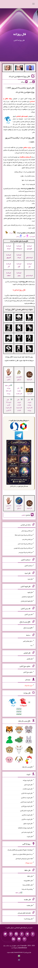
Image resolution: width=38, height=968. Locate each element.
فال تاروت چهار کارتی (27, 801)
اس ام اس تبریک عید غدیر (25, 543)
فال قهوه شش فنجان (27, 600)
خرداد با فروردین (29, 247)
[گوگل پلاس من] (24, 939)
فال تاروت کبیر (28, 784)
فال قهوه (30, 592)
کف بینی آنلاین (8, 378)
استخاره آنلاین (28, 565)
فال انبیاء (29, 393)
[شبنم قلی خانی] (8, 68)
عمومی (23, 514)
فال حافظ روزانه (8, 392)
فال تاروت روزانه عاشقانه (25, 827)
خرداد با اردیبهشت (19, 247)
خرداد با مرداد (19, 256)
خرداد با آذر (8, 265)
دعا (32, 645)
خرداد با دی (29, 275)
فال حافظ (30, 876)
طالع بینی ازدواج (19, 378)
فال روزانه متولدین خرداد (19, 76)
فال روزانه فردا (28, 918)
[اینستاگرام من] (16, 934)
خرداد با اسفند (8, 274)
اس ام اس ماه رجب (27, 539)
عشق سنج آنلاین (28, 672)
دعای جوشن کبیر (28, 641)
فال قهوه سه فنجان (27, 596)
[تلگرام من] (27, 934)
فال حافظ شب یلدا (27, 884)
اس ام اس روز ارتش (27, 530)
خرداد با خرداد (8, 247)
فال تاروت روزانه (29, 409)
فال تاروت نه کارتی (27, 814)
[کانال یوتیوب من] (19, 939)
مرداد (11, 232)
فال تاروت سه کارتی (27, 797)
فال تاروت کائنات (19, 409)
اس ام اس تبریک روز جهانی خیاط (24, 534)
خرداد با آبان (19, 265)
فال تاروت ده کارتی (27, 819)
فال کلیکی (30, 658)
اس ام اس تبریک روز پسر (26, 552)
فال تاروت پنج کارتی (27, 806)
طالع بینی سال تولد (27, 766)
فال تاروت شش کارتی (26, 810)
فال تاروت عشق (28, 823)
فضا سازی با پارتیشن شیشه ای (24, 858)
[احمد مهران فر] (30, 68)
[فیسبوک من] (22, 934)
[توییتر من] (5, 934)
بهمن (17, 236)
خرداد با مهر (29, 265)
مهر (24, 236)
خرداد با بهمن (19, 274)
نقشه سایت (10, 952)
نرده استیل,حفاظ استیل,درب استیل (23, 854)
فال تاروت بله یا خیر (27, 832)
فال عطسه (30, 905)
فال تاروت (30, 836)
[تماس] (11, 934)
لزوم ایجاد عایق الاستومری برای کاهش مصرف (20, 849)
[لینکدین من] (13, 939)
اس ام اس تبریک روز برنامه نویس (23, 547)
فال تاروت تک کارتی (27, 793)
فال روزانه (19, 34)
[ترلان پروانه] (19, 68)
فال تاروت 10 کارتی (8, 409)
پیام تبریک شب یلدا (27, 889)
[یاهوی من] (33, 934)
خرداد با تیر (29, 257)
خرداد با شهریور (8, 256)
